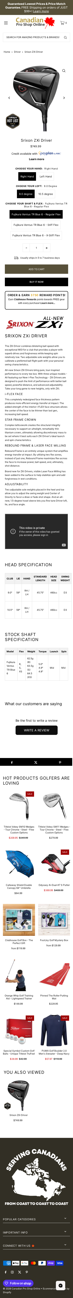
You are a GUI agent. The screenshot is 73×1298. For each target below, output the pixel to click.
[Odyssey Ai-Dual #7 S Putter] (54, 865)
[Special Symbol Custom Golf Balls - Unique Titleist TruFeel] (19, 1030)
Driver (17, 51)
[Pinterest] (27, 1272)
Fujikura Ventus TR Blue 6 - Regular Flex (36, 214)
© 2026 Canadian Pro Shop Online (21, 1288)
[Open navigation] (9, 22)
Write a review (36, 730)
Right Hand (27, 176)
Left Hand (46, 176)
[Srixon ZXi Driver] (18, 1095)
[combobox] (36, 37)
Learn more (41, 11)
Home (7, 51)
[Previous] (9, 97)
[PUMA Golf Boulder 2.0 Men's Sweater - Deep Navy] (54, 1030)
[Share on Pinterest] (60, 762)
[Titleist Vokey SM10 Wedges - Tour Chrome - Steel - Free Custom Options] (19, 806)
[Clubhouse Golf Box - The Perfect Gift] (19, 920)
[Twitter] (19, 1272)
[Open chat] (60, 1285)
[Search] (65, 37)
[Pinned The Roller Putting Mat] (54, 975)
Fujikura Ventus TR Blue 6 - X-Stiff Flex (36, 235)
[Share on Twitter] (36, 762)
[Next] (63, 97)
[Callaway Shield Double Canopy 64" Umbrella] (19, 865)
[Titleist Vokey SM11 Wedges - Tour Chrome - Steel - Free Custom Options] (54, 806)
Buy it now (37, 281)
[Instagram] (12, 1272)
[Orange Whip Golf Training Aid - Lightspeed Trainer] (19, 975)
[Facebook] (5, 1272)
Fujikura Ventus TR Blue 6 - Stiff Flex (36, 224)
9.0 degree (26, 193)
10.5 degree (45, 193)
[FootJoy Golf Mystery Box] (54, 920)
